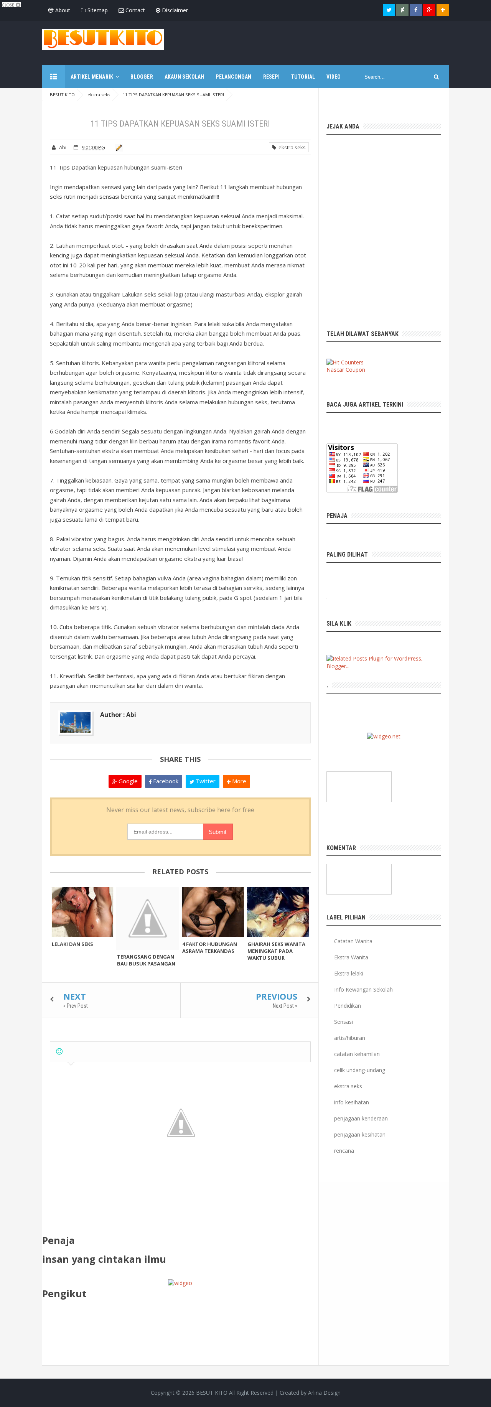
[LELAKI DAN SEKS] (82, 912)
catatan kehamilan (357, 1054)
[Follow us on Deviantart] (402, 10)
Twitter (205, 781)
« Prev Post (75, 1006)
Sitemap (97, 10)
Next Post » (285, 1006)
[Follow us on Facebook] (416, 10)
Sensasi (343, 1021)
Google (127, 781)
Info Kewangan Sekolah (363, 989)
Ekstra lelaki (348, 973)
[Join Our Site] (443, 10)
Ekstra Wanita (351, 957)
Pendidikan (347, 1005)
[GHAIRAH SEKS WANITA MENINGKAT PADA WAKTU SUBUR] (278, 912)
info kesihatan (351, 1102)
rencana (344, 1150)
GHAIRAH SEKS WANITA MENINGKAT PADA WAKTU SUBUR (276, 951)
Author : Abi (118, 714)
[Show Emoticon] (59, 1052)
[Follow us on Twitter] (389, 10)
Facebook (165, 781)
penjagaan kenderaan (361, 1118)
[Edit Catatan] (117, 147)
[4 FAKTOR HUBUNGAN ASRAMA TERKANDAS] (213, 912)
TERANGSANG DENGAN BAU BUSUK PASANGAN (146, 960)
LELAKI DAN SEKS (72, 944)
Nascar (335, 369)
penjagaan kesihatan (360, 1134)
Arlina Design (324, 1392)
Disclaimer (174, 10)
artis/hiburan (349, 1037)
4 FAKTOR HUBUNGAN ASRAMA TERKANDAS (209, 947)
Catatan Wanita (353, 941)
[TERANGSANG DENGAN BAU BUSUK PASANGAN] (147, 918)
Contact (134, 10)
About (62, 10)
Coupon (355, 369)
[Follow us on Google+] (429, 10)
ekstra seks (291, 147)
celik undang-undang (359, 1070)
